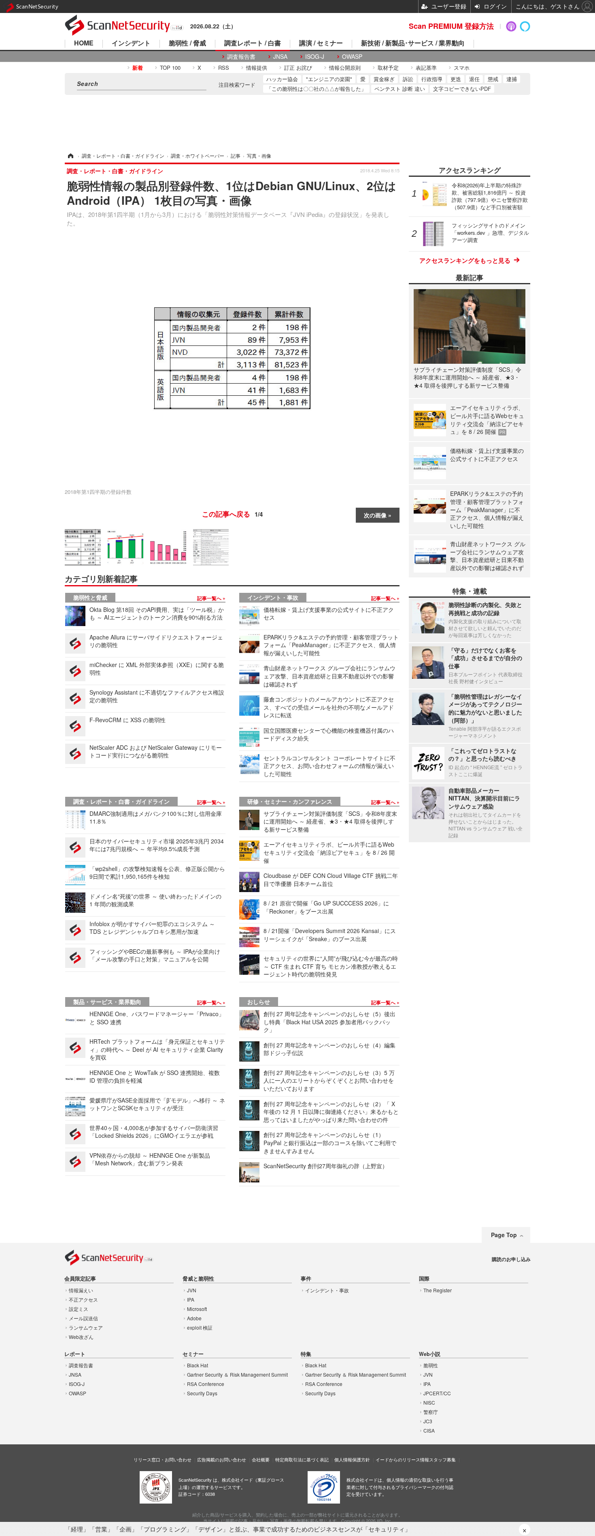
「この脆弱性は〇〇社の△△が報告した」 (316, 88)
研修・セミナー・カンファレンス (289, 801)
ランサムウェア (86, 1327)
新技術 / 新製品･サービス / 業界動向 (413, 43)
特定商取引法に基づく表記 (302, 1459)
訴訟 (408, 79)
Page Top (504, 1235)
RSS (223, 67)
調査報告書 (241, 56)
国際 (424, 1278)
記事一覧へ (210, 598)
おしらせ (258, 1002)
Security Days (202, 1393)
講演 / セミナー (321, 43)
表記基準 (426, 67)
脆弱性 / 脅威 (187, 43)
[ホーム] (70, 155)
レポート (74, 1354)
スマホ (462, 67)
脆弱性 (430, 1365)
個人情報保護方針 (352, 1459)
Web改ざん (81, 1336)
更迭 (455, 79)
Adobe (194, 1318)
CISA (429, 1430)
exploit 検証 (199, 1327)
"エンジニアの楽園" (329, 79)
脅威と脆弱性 (198, 1278)
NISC (429, 1402)
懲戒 (493, 79)
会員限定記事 (80, 1278)
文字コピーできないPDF (462, 88)
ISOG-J (314, 56)
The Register (437, 1290)
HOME (84, 43)
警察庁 (430, 1411)
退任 (474, 79)
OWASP (352, 56)
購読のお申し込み (511, 1259)
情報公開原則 (345, 67)
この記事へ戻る (232, 514)
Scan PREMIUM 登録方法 (451, 26)
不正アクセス (83, 1299)
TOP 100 (170, 67)
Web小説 (429, 1354)
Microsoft (197, 1308)
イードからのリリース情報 (402, 1459)
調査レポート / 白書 (252, 43)
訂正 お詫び (298, 67)
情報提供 (256, 67)
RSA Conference (205, 1383)
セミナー (193, 1354)
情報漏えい (81, 1290)
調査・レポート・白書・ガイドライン (121, 801)
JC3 (427, 1421)
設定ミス (78, 1308)
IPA (190, 1299)
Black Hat (197, 1365)
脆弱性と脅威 (90, 597)
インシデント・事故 (272, 597)
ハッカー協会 (282, 79)
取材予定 (388, 67)
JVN (191, 1290)
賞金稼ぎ (384, 79)
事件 (306, 1278)
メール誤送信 (83, 1318)
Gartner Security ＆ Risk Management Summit (237, 1374)
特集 (306, 1354)
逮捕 (511, 79)
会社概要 (261, 1459)
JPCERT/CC (437, 1393)
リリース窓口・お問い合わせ (162, 1459)
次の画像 (375, 515)
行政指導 (431, 79)
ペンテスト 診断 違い (399, 88)
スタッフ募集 (442, 1459)
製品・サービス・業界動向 (107, 1002)
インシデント (131, 43)
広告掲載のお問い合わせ (221, 1459)
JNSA (280, 56)
